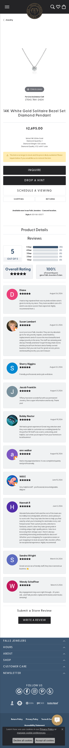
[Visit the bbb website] (12, 703)
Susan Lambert (27, 322)
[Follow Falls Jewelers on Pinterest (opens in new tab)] (42, 691)
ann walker (25, 450)
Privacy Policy (32, 719)
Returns (50, 199)
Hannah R (24, 503)
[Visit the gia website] (30, 703)
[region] (34, 62)
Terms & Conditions (49, 719)
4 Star (29, 250)
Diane (22, 290)
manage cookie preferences (31, 732)
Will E (22, 477)
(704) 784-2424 (34, 100)
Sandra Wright (27, 556)
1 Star (29, 260)
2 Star (29, 257)
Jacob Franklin (27, 387)
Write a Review (34, 620)
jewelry (9, 20)
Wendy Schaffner (29, 582)
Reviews (34, 239)
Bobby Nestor (26, 416)
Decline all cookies (22, 740)
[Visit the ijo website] (40, 703)
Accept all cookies (45, 740)
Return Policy (17, 719)
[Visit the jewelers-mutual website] (52, 703)
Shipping (19, 199)
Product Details (34, 230)
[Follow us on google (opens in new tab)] (19, 691)
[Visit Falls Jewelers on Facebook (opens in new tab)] (27, 691)
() (61, 247)
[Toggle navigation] (7, 7)
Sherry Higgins (27, 364)
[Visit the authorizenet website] (20, 703)
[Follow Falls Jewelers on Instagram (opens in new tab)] (34, 691)
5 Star (29, 247)
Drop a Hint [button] (34, 180)
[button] (53, 7)
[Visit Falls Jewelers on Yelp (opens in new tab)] (50, 691)
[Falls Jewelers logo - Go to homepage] (34, 11)
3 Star (29, 254)
